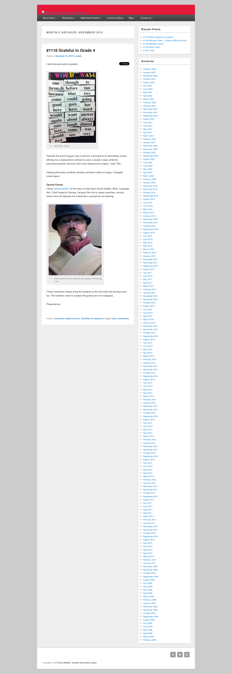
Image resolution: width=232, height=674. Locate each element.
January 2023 (149, 72)
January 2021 (149, 142)
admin (79, 56)
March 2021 (148, 135)
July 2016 (147, 309)
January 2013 (149, 442)
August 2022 (149, 82)
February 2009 (149, 599)
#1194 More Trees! (151, 47)
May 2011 (147, 509)
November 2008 (150, 609)
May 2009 (147, 589)
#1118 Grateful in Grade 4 (70, 50)
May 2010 (147, 549)
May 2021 (147, 129)
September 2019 (150, 195)
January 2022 (149, 105)
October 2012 (149, 452)
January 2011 (149, 523)
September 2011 (150, 496)
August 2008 (149, 619)
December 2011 (150, 486)
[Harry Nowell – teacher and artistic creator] (65, 12)
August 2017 (149, 269)
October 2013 (149, 412)
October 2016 (149, 302)
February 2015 (149, 359)
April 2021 (147, 132)
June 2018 (148, 239)
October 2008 (149, 613)
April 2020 (147, 172)
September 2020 (150, 155)
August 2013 (149, 419)
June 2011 (148, 506)
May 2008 (147, 629)
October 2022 (149, 78)
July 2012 (147, 462)
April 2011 (147, 512)
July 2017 (147, 272)
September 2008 (150, 616)
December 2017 (150, 259)
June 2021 (148, 125)
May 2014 (147, 389)
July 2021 (147, 122)
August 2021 (149, 118)
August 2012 (149, 459)
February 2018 (149, 252)
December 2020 (150, 145)
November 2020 (150, 149)
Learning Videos (115, 17)
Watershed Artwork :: (91, 17)
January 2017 (149, 292)
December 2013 (150, 406)
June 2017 (148, 275)
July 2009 (147, 583)
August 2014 (149, 379)
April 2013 (147, 432)
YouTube (187, 654)
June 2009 (148, 586)
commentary (123, 318)
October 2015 (149, 332)
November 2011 (150, 489)
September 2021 (150, 115)
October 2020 (149, 152)
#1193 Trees (148, 50)
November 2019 (150, 189)
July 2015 (147, 342)
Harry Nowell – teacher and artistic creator (77, 662)
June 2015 (148, 346)
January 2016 (149, 322)
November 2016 (150, 299)
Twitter (180, 654)
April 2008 (147, 633)
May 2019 (147, 209)
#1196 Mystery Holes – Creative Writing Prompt (165, 40)
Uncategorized (96, 318)
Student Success (72, 318)
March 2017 (148, 285)
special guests (61, 188)
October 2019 (149, 192)
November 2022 (150, 75)
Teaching (85, 318)
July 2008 (147, 623)
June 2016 (148, 312)
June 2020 (148, 165)
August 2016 (149, 305)
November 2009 (150, 569)
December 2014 (150, 366)
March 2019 (148, 212)
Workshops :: (68, 17)
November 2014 (150, 369)
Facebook (173, 654)
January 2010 (149, 562)
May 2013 (147, 429)
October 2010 (149, 532)
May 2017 (147, 279)
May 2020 (147, 169)
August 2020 (149, 159)
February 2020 (149, 179)
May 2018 (147, 242)
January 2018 (149, 255)
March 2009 (148, 596)
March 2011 (148, 516)
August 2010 (149, 539)
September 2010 (150, 536)
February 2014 (149, 399)
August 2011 (149, 499)
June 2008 (148, 626)
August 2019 (149, 199)
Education (59, 318)
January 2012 (149, 482)
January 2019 (149, 215)
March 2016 (148, 319)
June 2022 (148, 88)
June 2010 (148, 546)
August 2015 (149, 339)
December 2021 (150, 108)
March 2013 (148, 436)
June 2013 (148, 426)
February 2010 (149, 559)
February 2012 (149, 479)
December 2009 (150, 566)
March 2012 (148, 476)
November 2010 (150, 529)
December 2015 (150, 325)
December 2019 (150, 185)
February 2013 (149, 439)
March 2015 (148, 355)
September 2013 (150, 416)
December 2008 (150, 606)
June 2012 (148, 466)
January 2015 (149, 362)
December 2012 (150, 446)
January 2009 (149, 603)
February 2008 (149, 639)
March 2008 (148, 636)
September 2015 (150, 336)
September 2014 (150, 376)
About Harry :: (50, 17)
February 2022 (149, 102)
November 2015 (150, 329)
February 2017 (149, 289)
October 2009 (149, 572)
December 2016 (150, 295)
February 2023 (149, 68)
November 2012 (150, 449)
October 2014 (149, 372)
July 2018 (147, 235)
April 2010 (147, 553)
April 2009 (147, 593)
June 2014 (148, 385)
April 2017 (147, 282)
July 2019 (147, 202)
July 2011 (147, 502)
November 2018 (150, 222)
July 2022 (147, 85)
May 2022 (147, 92)
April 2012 (147, 472)
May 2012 (147, 469)
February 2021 (149, 138)
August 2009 (149, 579)
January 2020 (149, 182)
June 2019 (148, 205)
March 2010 (148, 556)
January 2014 (149, 402)
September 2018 (150, 229)
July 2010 (147, 542)
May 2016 (147, 315)
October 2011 (149, 492)
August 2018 (149, 232)
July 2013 (147, 422)
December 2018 (150, 219)
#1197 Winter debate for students (158, 37)
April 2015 (147, 352)
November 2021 (150, 112)
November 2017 (150, 262)
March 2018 (148, 249)
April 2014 (147, 392)
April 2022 (147, 95)
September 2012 (150, 456)
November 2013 (150, 409)
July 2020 (147, 162)
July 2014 (147, 382)
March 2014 (148, 396)
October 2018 (149, 225)
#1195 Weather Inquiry (153, 43)
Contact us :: (147, 17)
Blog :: (132, 17)
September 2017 (150, 265)
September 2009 (150, 576)
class (114, 318)
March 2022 (148, 99)
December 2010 (150, 526)
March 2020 (148, 175)
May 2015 (147, 349)
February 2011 (149, 519)
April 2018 (147, 245)
